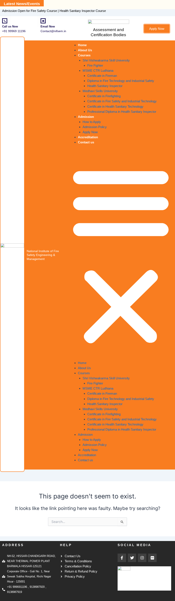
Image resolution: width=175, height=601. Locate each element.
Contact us (86, 142)
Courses (84, 55)
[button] (121, 255)
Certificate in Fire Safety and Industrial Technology (122, 101)
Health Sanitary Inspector (104, 86)
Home (82, 45)
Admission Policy (95, 127)
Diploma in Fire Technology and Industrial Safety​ (120, 81)
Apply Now (90, 132)
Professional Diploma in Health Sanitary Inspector (121, 111)
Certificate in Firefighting (104, 96)
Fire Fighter (95, 65)
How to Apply (92, 122)
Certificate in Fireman (102, 75)
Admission (86, 116)
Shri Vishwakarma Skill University (106, 60)
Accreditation (88, 137)
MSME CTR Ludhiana (98, 70)
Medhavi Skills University (100, 91)
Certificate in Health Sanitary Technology (115, 106)
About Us (85, 50)
